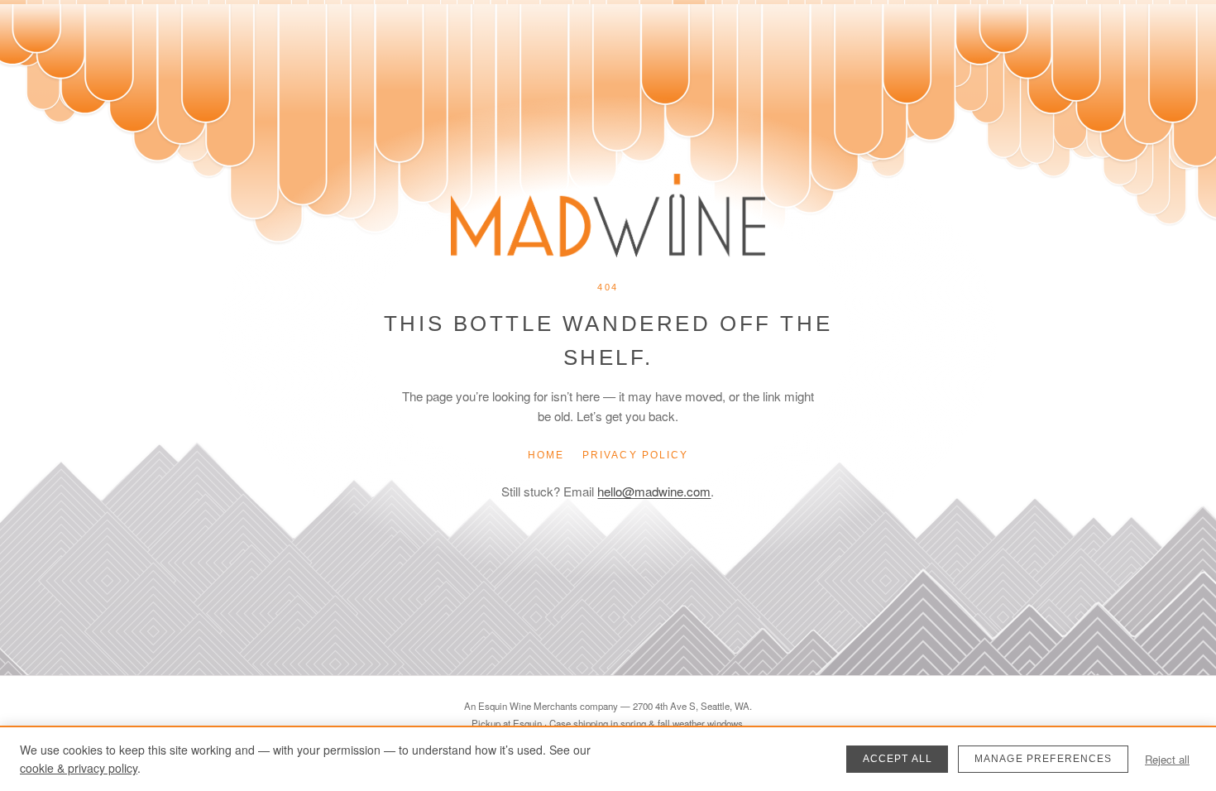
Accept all (898, 759)
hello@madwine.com (654, 491)
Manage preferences (1043, 759)
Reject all (1167, 759)
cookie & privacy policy (78, 768)
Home (546, 455)
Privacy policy (635, 455)
